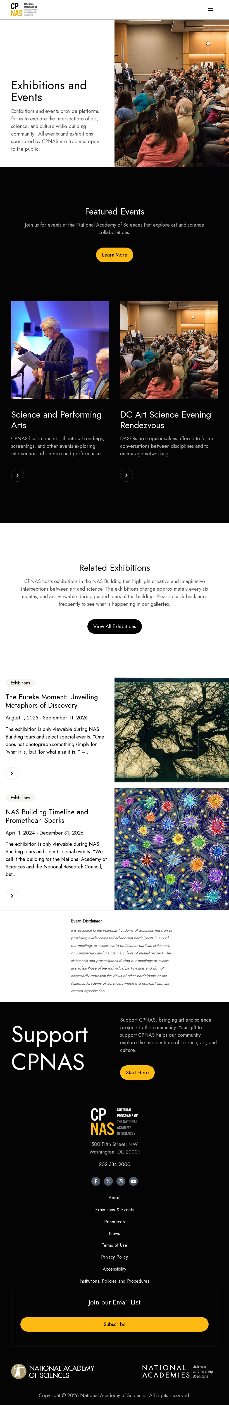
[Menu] (210, 9)
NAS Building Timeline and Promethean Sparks (47, 816)
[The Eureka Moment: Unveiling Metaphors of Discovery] (12, 773)
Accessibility (114, 1269)
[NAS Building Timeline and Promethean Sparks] (12, 895)
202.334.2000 (114, 1164)
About (114, 1197)
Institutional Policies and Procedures (115, 1281)
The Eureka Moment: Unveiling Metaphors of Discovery (52, 701)
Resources (114, 1221)
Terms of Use (114, 1245)
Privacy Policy (114, 1257)
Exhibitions (20, 683)
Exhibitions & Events (114, 1209)
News (114, 1233)
